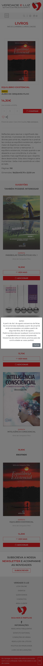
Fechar (36, 345)
